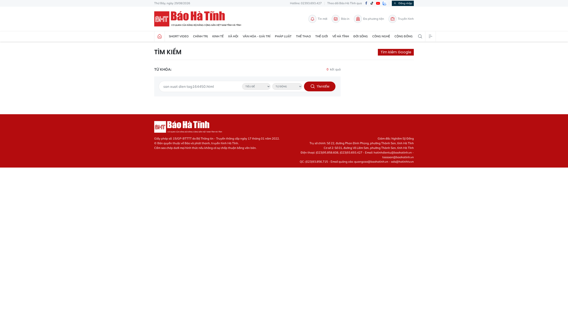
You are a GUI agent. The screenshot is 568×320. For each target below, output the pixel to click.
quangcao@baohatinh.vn (371, 161)
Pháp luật (283, 36)
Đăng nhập (405, 3)
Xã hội (233, 36)
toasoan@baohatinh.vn (398, 157)
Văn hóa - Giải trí (256, 36)
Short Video (179, 36)
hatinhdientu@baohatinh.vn (393, 152)
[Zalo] (384, 3)
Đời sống (360, 36)
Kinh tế (218, 36)
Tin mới (322, 18)
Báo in (345, 18)
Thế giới (321, 36)
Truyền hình (406, 18)
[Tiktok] (371, 3)
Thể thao (303, 36)
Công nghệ (381, 36)
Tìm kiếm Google (396, 52)
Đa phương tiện (373, 18)
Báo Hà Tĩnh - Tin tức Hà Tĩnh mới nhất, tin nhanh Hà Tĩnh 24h (199, 19)
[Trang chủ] (159, 36)
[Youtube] (378, 3)
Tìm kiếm (167, 52)
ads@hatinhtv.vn (402, 161)
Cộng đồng (403, 36)
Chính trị (200, 36)
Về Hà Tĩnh (340, 36)
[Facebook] (366, 3)
